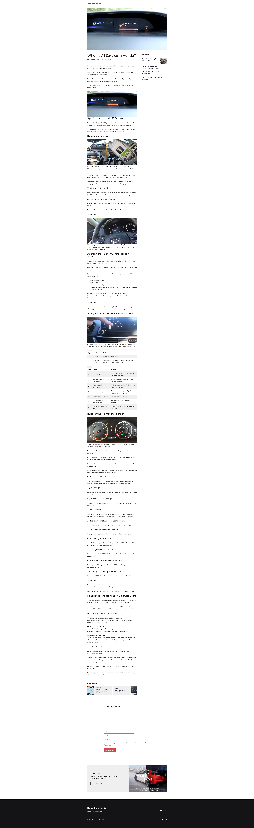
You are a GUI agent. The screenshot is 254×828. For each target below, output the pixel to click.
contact (101, 819)
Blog (142, 4)
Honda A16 (134, 591)
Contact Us (158, 4)
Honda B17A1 (118, 591)
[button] (165, 4)
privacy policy (92, 819)
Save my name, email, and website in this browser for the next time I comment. (125, 744)
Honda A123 (126, 591)
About (150, 4)
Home (136, 4)
